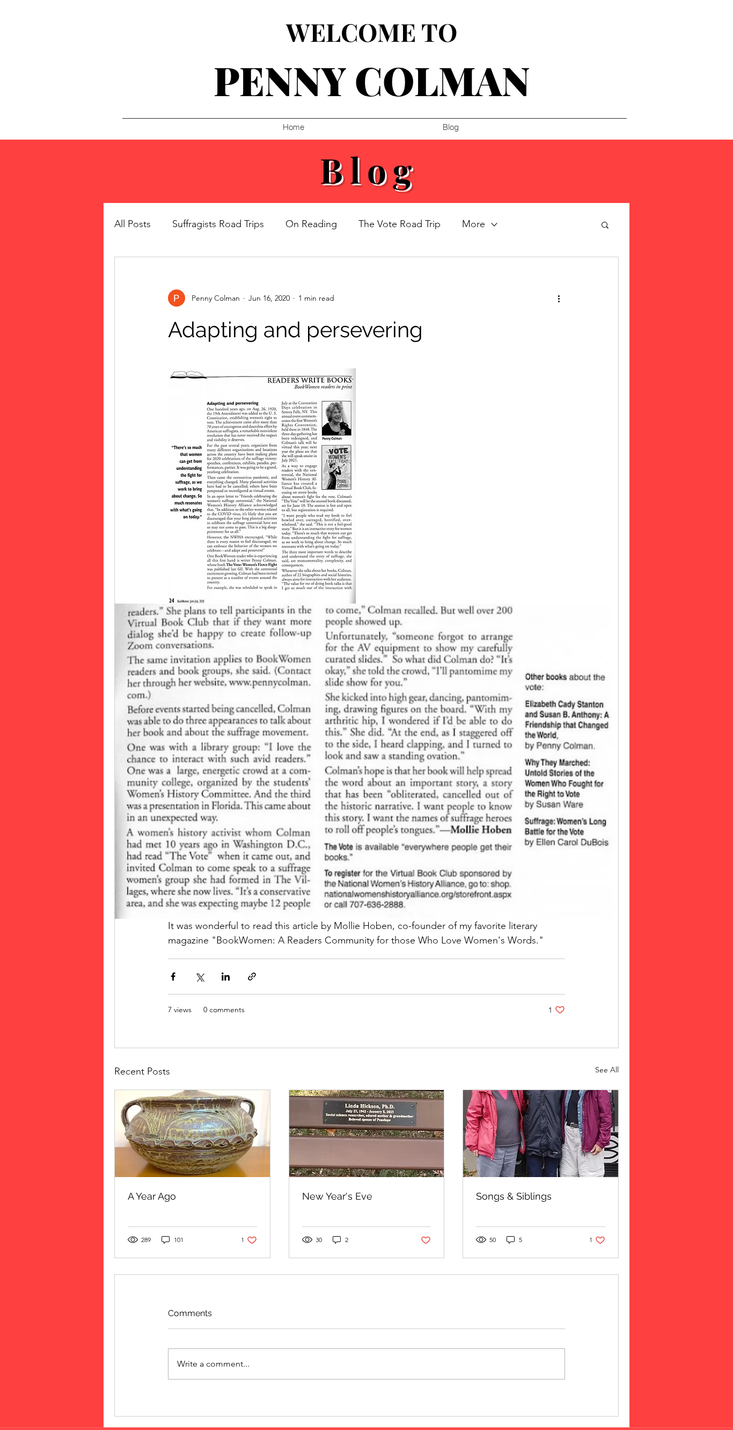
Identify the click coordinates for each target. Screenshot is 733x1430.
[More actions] (558, 298)
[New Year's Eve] (366, 1133)
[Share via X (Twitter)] (199, 976)
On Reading (311, 224)
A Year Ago (152, 1196)
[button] (605, 224)
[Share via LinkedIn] (226, 976)
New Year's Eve (337, 1196)
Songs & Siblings (514, 1196)
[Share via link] (252, 976)
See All (607, 1070)
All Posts (132, 224)
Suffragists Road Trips (218, 224)
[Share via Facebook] (173, 976)
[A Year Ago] (192, 1133)
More (473, 224)
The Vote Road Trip (399, 224)
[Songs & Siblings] (540, 1133)
